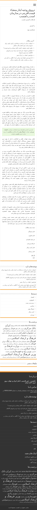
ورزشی (32, 132)
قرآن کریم (18, 341)
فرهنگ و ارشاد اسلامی (23, 338)
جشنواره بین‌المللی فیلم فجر (14, 476)
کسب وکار (31, 312)
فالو (35, 448)
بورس (22, 328)
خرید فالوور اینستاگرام (31, 457)
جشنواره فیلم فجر (25, 333)
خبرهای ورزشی (31, 243)
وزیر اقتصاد (13, 349)
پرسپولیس (24, 357)
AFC (16, 325)
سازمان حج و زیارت (7, 478)
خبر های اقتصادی (30, 239)
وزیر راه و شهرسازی (21, 351)
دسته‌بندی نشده (30, 303)
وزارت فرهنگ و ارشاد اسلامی (20, 490)
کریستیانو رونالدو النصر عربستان (9, 357)
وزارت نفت (20, 349)
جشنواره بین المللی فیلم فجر (23, 330)
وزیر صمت (9, 351)
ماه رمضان (27, 344)
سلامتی (10, 132)
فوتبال (33, 341)
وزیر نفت (18, 500)
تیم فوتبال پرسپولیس (10, 328)
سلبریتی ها (29, 335)
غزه (20, 335)
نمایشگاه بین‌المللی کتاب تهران (10, 344)
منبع (34, 257)
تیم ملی (33, 331)
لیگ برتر (12, 341)
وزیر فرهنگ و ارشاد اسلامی (20, 354)
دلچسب (24, 19)
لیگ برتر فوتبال (18, 486)
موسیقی (20, 344)
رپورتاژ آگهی (33, 462)
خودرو (11, 333)
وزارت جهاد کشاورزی (31, 346)
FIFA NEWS (32, 325)
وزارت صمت (22, 346)
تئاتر (19, 328)
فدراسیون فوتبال (13, 335)
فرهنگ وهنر (22, 132)
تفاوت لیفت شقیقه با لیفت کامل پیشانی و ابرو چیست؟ (18, 48)
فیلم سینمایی (25, 341)
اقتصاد (6, 129)
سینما (23, 335)
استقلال (13, 325)
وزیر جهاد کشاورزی (21, 493)
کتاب (18, 357)
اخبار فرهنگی (31, 231)
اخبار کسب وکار (31, 247)
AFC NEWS (21, 325)
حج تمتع (16, 333)
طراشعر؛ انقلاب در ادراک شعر (25, 55)
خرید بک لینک (33, 459)
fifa (26, 326)
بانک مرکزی (30, 328)
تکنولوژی (31, 300)
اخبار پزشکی (31, 251)
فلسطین (9, 338)
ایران (7, 325)
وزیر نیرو (30, 357)
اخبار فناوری (32, 235)
